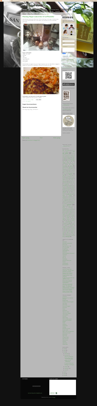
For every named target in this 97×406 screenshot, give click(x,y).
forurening (73, 172)
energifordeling (65, 169)
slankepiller (73, 215)
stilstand (73, 219)
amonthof (69, 154)
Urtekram (64, 341)
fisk (26, 101)
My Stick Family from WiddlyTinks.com (35, 393)
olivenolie (72, 203)
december (67, 353)
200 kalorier (65, 242)
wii (66, 235)
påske (68, 210)
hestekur (67, 180)
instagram (71, 183)
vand (68, 231)
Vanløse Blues (65, 344)
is (74, 183)
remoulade (66, 211)
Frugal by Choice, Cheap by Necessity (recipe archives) (67, 273)
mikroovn (69, 197)
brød (64, 160)
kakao (74, 185)
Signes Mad (65, 335)
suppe (69, 223)
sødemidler (66, 225)
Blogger (54, 397)
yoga (69, 235)
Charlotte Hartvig (66, 162)
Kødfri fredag (65, 317)
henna (63, 180)
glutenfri (67, 177)
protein (72, 209)
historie (72, 180)
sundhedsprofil (65, 223)
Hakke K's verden (66, 312)
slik (64, 216)
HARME (64, 179)
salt (73, 212)
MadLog (64, 195)
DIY (66, 168)
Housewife (57, 11)
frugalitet (70, 174)
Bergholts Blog (65, 300)
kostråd (64, 188)
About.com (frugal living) (67, 269)
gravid (74, 177)
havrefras (72, 179)
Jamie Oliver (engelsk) (67, 313)
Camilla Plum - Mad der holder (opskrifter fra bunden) (68, 271)
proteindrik (64, 210)
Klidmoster (64, 316)
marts (66, 370)
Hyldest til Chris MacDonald (28, 11)
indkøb (67, 183)
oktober (66, 366)
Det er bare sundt (31, 5)
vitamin (72, 233)
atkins (63, 155)
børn (72, 161)
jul (72, 184)
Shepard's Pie (65, 214)
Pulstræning (65, 259)
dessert (64, 167)
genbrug (64, 176)
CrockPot (66, 164)
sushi (74, 223)
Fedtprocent (65, 252)
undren (65, 229)
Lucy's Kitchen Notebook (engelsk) (67, 321)
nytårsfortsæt (72, 202)
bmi (68, 159)
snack (72, 217)
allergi (71, 151)
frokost (65, 174)
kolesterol (67, 187)
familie (74, 169)
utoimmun (73, 229)
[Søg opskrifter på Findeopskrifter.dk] (66, 105)
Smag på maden (66, 337)
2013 (65, 352)
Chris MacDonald (69, 163)
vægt (63, 234)
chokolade (64, 163)
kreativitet (73, 188)
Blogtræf (64, 159)
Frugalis (38, 11)
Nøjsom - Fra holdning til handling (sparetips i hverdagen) (68, 287)
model (74, 198)
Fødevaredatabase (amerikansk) (68, 253)
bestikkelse (68, 156)
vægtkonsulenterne (68, 234)
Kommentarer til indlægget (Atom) (33, 140)
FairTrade (69, 169)
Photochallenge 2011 (66, 208)
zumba (72, 235)
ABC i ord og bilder (66, 150)
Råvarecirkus (65, 334)
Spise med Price (65, 338)
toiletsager (64, 227)
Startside (25, 9)
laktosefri (64, 192)
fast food (65, 170)
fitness (69, 172)
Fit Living (65, 172)
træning (73, 227)
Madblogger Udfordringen (69, 364)
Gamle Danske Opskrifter (67, 280)
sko (73, 214)
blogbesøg (65, 158)
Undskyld (68, 229)
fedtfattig (64, 171)
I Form (73, 181)
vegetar (72, 232)
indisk (64, 183)
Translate (71, 59)
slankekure (68, 215)
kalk (64, 186)
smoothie (71, 216)
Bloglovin (73, 158)
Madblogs (64, 327)
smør (63, 217)
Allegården (66, 151)
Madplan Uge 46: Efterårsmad (68, 361)
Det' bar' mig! (44, 11)
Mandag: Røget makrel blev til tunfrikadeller (38, 16)
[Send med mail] (36, 99)
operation (64, 204)
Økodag (64, 236)
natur (74, 201)
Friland (64, 309)
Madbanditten (65, 325)
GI (66, 176)
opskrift (29, 101)
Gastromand (65, 310)
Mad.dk (64, 323)
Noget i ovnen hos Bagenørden (68, 331)
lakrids (68, 191)
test (67, 226)
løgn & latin (70, 193)
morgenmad (66, 200)
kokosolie (64, 187)
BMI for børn (65, 244)
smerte (67, 216)
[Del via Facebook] (39, 99)
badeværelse (67, 155)
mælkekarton (65, 201)
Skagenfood (69, 214)
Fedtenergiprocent (66, 250)
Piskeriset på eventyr (66, 333)
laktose (72, 191)
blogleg (69, 158)
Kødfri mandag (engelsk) (67, 319)
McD (73, 196)
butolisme (68, 160)
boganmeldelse (72, 159)
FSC (67, 175)
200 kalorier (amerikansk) (67, 243)
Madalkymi (65, 324)
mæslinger (69, 201)
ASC (72, 154)
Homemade (65, 182)
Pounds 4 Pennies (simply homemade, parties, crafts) (67, 292)
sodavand (64, 218)
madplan (70, 195)
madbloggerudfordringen (69, 194)
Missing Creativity (69, 198)
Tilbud (70, 226)
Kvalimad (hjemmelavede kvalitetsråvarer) (67, 282)
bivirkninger (73, 156)
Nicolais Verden (65, 330)
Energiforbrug (65, 249)
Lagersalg (64, 191)
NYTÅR (67, 202)
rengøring (70, 211)
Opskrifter (51, 11)
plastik (68, 209)
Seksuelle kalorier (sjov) (67, 260)
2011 (64, 373)
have (68, 179)
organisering (65, 206)
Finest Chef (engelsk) (66, 306)
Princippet (30, 9)
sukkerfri (73, 220)
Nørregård (65, 203)
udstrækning (73, 228)
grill (64, 178)
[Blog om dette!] (37, 99)
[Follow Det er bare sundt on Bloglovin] (66, 63)
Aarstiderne (65, 296)
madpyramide (65, 196)
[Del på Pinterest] (40, 99)
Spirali (68, 218)
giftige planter (70, 176)
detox (63, 168)
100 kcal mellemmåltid (66, 9)
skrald (63, 215)
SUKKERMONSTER (69, 222)
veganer (68, 232)
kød (72, 189)
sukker (68, 220)
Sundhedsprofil (65, 263)
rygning (70, 212)
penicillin (64, 207)
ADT (63, 151)
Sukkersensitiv (65, 340)
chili (72, 162)
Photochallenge (70, 207)
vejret (63, 233)
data (71, 166)
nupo (64, 202)
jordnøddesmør (67, 184)
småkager (67, 217)
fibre (71, 171)
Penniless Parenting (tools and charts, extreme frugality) (68, 289)
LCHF (69, 192)
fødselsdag (71, 175)
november (67, 355)
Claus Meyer (65, 303)
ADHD (73, 150)
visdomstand (68, 233)
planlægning (64, 209)
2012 (65, 372)
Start (41, 138)
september (67, 368)
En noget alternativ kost (69, 363)
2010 (65, 375)
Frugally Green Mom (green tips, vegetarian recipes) (68, 278)
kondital (72, 187)
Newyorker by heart (66, 328)
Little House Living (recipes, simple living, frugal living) (67, 284)
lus (66, 193)
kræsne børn (66, 189)
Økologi (67, 236)
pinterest (72, 208)
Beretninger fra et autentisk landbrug (68, 298)
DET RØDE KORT (70, 167)
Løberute (64, 256)
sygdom (68, 224)
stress (65, 220)
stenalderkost (68, 219)
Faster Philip (65, 304)
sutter (65, 224)
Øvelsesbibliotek (65, 264)
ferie (68, 171)
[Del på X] (38, 99)
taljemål (71, 225)
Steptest (64, 262)
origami (69, 206)
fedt (72, 170)
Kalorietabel (65, 254)
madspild (69, 196)
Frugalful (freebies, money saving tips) (67, 276)
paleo (72, 206)
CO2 (74, 163)
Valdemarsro (65, 343)
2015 (65, 348)
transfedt (68, 227)
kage (70, 185)
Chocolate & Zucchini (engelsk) (68, 302)
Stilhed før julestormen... (69, 356)
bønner (68, 161)
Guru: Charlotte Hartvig (54, 9)
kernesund (71, 186)
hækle (70, 181)
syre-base (73, 224)
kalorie (67, 186)
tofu (73, 226)
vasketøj (64, 232)
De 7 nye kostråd (66, 247)
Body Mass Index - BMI (67, 246)
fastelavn (69, 170)
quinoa (71, 210)
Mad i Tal (64, 257)
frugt (63, 175)
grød (67, 178)
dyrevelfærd (70, 168)
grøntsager (71, 178)
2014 (65, 350)
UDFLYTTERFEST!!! (66, 228)
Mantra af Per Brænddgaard (41, 9)
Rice (74, 211)
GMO (71, 177)
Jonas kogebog (65, 314)
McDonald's (64, 197)
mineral (64, 198)
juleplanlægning (65, 185)
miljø (73, 197)
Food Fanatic (65, 307)
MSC (72, 200)
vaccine (65, 231)
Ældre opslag (56, 138)
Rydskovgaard (66, 212)
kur (70, 189)
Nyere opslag (25, 138)
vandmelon (72, 231)
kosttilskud (68, 188)
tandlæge (64, 226)
